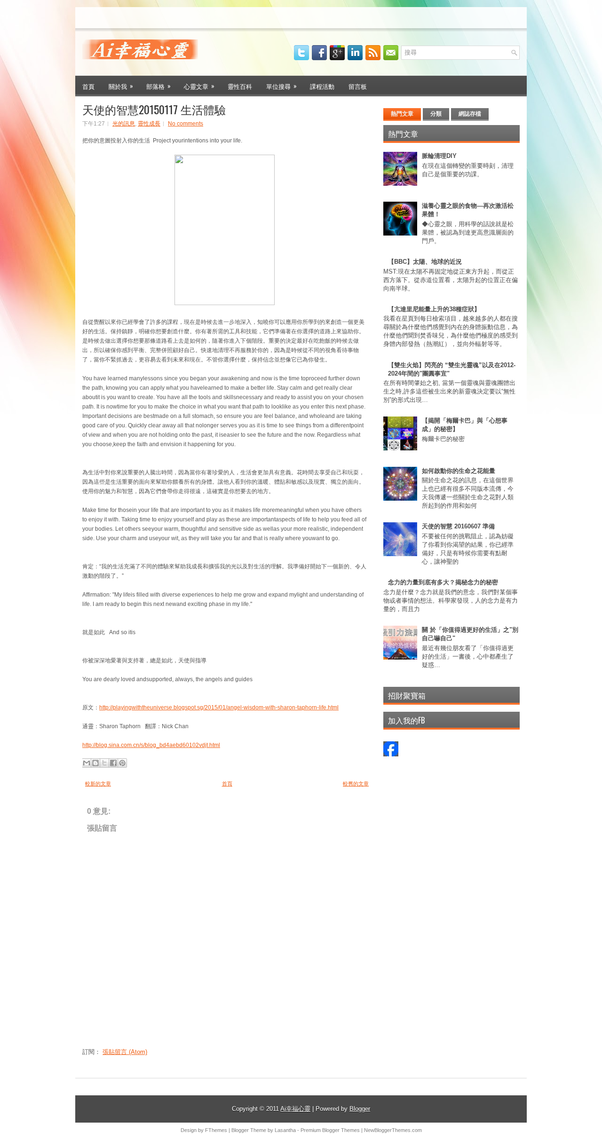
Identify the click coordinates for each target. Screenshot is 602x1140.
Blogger (359, 1108)
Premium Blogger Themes (330, 1130)
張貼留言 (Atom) (125, 1051)
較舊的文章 (356, 783)
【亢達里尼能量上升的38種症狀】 (434, 309)
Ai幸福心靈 (295, 1108)
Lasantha (285, 1130)
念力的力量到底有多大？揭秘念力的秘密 (443, 582)
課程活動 (322, 86)
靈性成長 (149, 123)
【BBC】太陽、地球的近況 (425, 261)
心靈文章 (199, 86)
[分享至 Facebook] (113, 763)
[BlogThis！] (95, 763)
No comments (185, 123)
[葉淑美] (390, 754)
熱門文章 (402, 113)
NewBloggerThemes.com (393, 1130)
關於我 (121, 86)
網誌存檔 (470, 113)
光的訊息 (123, 123)
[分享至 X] (104, 763)
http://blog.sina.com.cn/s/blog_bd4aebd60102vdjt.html (151, 745)
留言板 (358, 86)
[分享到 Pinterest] (122, 763)
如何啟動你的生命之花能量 (458, 470)
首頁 (88, 86)
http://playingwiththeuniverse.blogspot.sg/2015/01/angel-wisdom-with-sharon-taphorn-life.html (219, 707)
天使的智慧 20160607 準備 (458, 526)
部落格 (158, 86)
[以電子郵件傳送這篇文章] (86, 763)
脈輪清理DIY (439, 155)
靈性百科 (240, 86)
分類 (436, 113)
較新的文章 (98, 783)
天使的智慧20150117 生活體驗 (154, 109)
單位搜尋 (281, 86)
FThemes (216, 1130)
